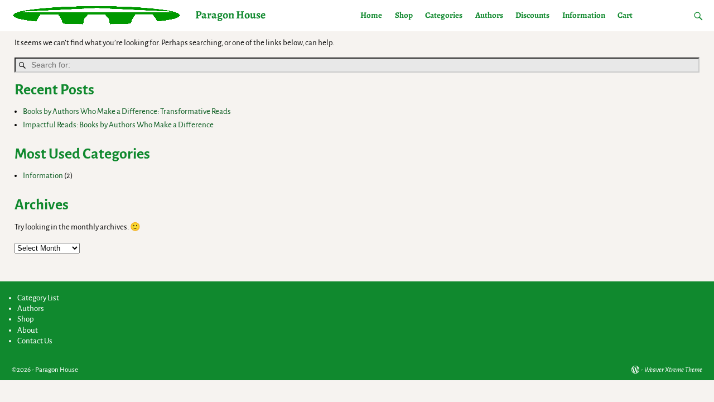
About (27, 330)
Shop (404, 15)
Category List (38, 298)
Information (583, 15)
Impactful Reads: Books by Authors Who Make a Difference (118, 125)
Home (371, 15)
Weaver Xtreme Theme (673, 370)
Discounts (532, 15)
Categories (443, 15)
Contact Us (34, 341)
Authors (489, 15)
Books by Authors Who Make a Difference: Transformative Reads (127, 111)
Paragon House (230, 14)
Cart (625, 15)
